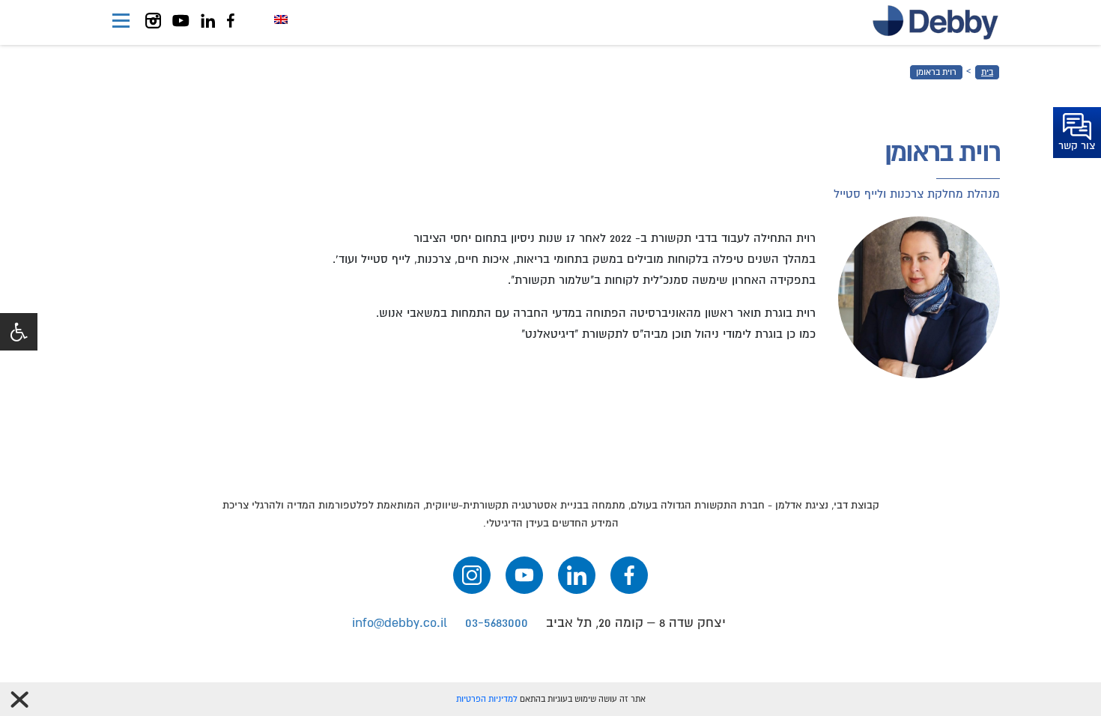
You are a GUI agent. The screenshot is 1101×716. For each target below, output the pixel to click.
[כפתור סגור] (19, 699)
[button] (18, 332)
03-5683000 (496, 623)
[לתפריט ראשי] (121, 22)
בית (987, 72)
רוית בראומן (936, 72)
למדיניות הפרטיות (487, 699)
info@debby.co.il (399, 623)
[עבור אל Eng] (281, 19)
